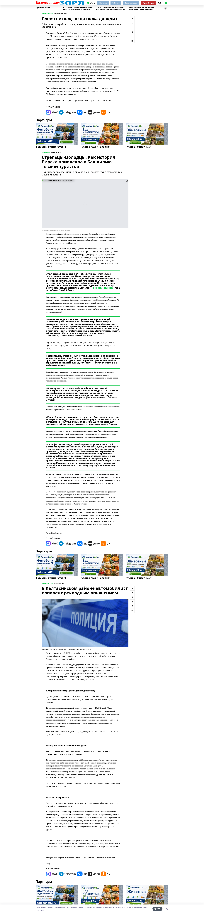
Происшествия (43, 8)
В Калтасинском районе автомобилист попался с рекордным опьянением (78, 8)
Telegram (115, 3)
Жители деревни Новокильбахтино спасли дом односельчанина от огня (110, 8)
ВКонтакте (103, 3)
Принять (157, 909)
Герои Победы (148, 3)
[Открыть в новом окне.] (52, 112)
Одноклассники (131, 3)
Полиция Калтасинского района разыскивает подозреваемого (141, 8)
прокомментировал (103, 287)
